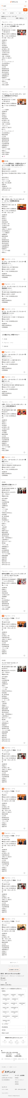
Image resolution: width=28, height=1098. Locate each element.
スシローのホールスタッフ (10, 663)
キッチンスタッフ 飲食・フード (11, 750)
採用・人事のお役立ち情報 (20, 1089)
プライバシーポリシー (19, 1079)
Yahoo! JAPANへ (5, 1093)
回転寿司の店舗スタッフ (9, 484)
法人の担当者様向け (6, 1079)
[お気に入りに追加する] (24, 87)
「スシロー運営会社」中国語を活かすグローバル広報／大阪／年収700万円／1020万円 (14, 165)
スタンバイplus (5, 1089)
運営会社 (17, 1081)
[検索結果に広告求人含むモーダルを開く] (5, 18)
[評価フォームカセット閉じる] (26, 1037)
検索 (25, 9)
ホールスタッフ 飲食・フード (11, 618)
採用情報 (17, 1084)
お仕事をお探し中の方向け (7, 1077)
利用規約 (17, 1077)
